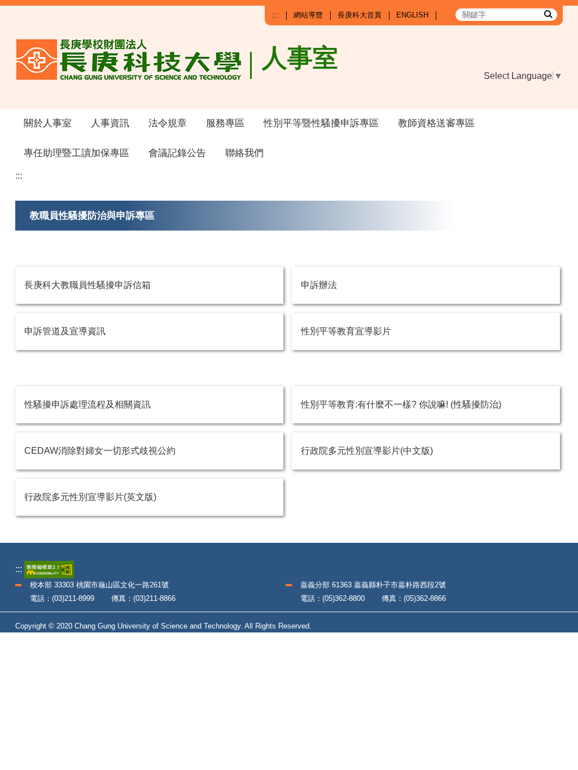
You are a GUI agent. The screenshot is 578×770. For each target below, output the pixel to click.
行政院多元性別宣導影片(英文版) (90, 497)
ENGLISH (412, 15)
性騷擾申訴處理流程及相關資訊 (87, 404)
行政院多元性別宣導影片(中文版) (367, 450)
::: (275, 15)
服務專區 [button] (225, 123)
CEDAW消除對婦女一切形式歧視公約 (100, 450)
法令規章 (167, 123)
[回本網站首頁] (134, 68)
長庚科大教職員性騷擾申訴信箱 (87, 285)
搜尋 (547, 13)
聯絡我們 (244, 153)
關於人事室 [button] (48, 123)
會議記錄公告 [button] (177, 153)
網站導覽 (308, 15)
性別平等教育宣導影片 (346, 331)
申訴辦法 (319, 285)
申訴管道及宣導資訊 (65, 331)
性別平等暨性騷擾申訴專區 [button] (321, 123)
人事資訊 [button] (110, 123)
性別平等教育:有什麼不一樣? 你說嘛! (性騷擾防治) (401, 404)
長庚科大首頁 (360, 15)
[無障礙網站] (49, 569)
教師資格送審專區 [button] (436, 123)
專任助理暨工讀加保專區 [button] (76, 153)
